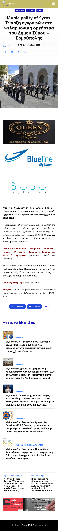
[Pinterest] (18, 52)
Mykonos (19, 338)
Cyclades (30, 10)
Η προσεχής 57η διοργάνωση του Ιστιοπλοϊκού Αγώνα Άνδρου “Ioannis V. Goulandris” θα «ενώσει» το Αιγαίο (42, 485)
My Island (20, 10)
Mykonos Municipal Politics (29, 445)
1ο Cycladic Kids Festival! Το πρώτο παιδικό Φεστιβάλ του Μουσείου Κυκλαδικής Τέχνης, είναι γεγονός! (14, 485)
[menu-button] (53, 4)
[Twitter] (12, 52)
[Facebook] (5, 52)
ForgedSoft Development (34, 525)
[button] (47, 4)
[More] (46, 306)
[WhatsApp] (25, 52)
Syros (39, 10)
